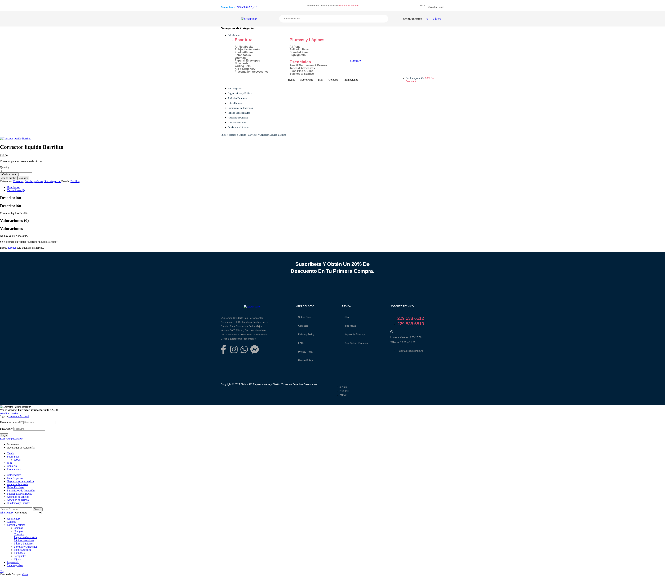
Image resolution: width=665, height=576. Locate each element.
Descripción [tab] (10, 197)
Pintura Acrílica (22, 549)
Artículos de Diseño (18, 499)
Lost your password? (11, 438)
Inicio (224, 135)
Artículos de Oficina (18, 496)
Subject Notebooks (247, 49)
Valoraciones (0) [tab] (14, 220)
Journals (240, 57)
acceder (12, 247)
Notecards (241, 63)
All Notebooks (244, 46)
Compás (18, 527)
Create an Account (18, 416)
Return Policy (305, 360)
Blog (9, 462)
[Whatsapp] (244, 349)
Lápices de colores (24, 540)
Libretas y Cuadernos (25, 546)
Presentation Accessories (251, 71)
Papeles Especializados (19, 493)
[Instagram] (233, 349)
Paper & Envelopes (247, 60)
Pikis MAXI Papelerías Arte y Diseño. (260, 384)
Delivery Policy (306, 334)
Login (4, 435)
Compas (11, 521)
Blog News (350, 325)
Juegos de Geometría (25, 537)
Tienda (10, 453)
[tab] (115, 187)
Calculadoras (14, 474)
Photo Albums (244, 52)
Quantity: (5, 167)
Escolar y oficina (237, 135)
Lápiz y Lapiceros (24, 543)
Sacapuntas (20, 556)
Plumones (19, 552)
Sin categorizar (52, 181)
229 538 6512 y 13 (247, 7)
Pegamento (13, 562)
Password (6, 428)
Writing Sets (243, 66)
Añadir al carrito (9, 174)
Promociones (14, 469)
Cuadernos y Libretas (18, 503)
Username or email (11, 422)
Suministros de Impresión (21, 490)
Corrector (252, 135)
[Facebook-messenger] (254, 349)
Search (319, 19)
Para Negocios (15, 478)
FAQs (301, 343)
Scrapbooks (243, 55)
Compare (23, 178)
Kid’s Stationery (245, 69)
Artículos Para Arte (17, 484)
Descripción (13, 187)
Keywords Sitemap (354, 334)
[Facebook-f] (223, 349)
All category (13, 518)
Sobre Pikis (304, 317)
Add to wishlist (8, 178)
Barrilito (74, 181)
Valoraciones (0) (16, 190)
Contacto (303, 325)
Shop (347, 317)
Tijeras (17, 559)
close (25, 574)
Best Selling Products (356, 343)
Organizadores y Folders (20, 481)
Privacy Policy (305, 351)
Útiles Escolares (15, 487)
